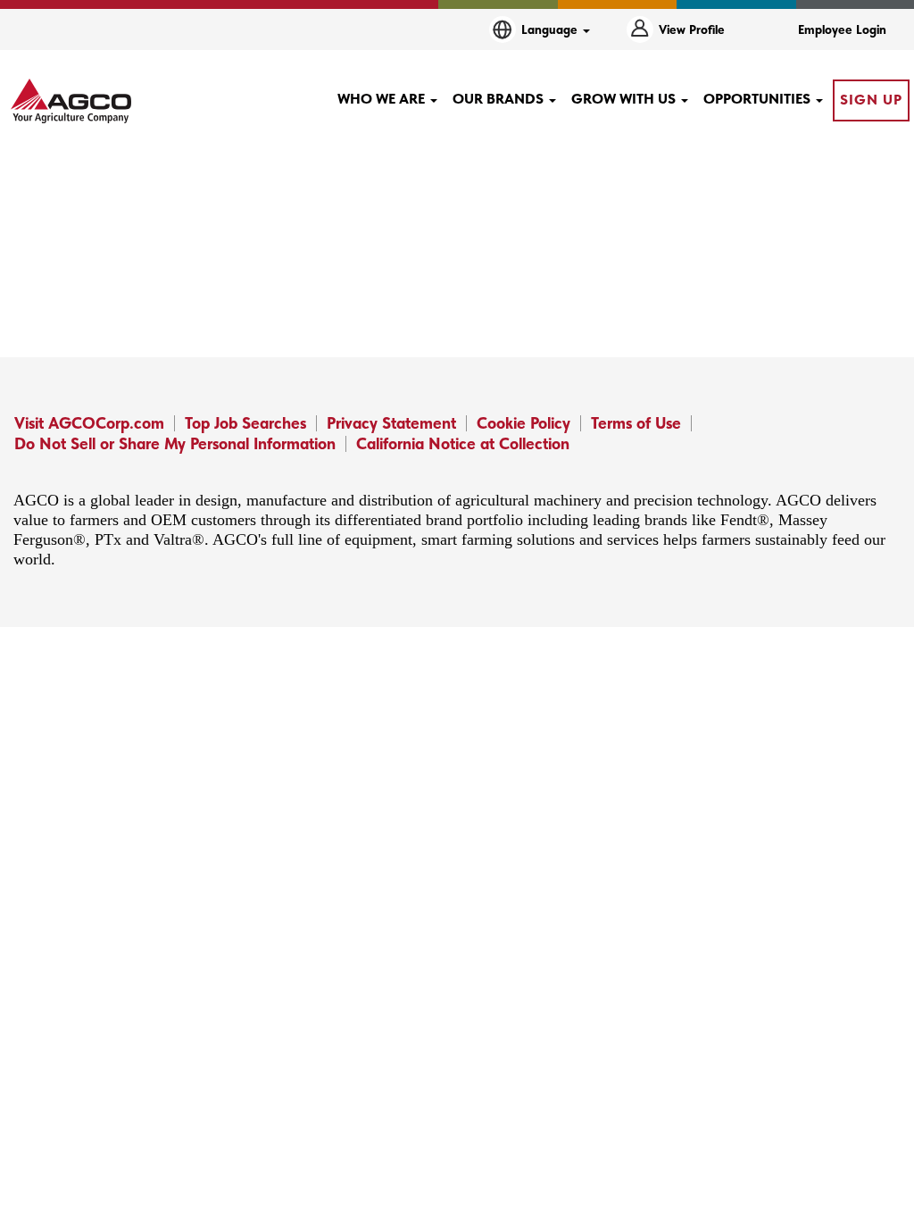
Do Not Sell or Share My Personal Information (175, 443)
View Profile (692, 29)
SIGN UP (871, 99)
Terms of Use (636, 423)
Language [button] (551, 29)
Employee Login (842, 29)
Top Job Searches (245, 423)
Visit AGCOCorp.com (89, 423)
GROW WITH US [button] (625, 98)
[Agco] (71, 101)
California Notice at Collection (462, 443)
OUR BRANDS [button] (500, 98)
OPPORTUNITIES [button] (758, 98)
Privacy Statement (391, 423)
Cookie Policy (523, 423)
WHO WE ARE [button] (382, 98)
